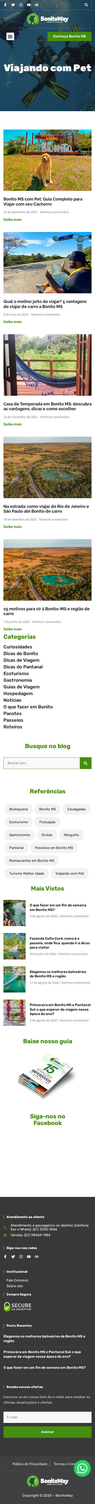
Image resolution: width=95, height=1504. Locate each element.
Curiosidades (17, 647)
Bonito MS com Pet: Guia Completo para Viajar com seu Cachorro (42, 201)
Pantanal (16, 848)
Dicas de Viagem (21, 660)
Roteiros (12, 726)
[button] (86, 4)
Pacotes (12, 713)
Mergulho (71, 835)
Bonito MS (47, 809)
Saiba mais (12, 220)
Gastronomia (17, 680)
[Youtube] (29, 5)
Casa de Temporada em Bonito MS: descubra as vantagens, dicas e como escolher (47, 406)
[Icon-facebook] (5, 5)
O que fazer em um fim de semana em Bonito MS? (44, 1367)
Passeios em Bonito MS (54, 848)
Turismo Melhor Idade (26, 873)
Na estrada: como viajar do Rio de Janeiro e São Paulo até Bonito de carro (46, 509)
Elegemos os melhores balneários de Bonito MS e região (58, 974)
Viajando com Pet (70, 873)
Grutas (47, 835)
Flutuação (47, 822)
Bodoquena (18, 809)
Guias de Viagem (21, 687)
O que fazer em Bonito (28, 707)
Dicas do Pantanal (23, 667)
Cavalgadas (76, 809)
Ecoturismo (16, 673)
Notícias (12, 700)
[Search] (85, 763)
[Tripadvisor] (37, 5)
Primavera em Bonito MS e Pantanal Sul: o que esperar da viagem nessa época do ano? (60, 1009)
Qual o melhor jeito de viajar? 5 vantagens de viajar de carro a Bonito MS (45, 304)
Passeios (13, 720)
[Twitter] (13, 5)
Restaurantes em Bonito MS (31, 861)
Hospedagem (18, 693)
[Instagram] (21, 5)
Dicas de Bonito (20, 653)
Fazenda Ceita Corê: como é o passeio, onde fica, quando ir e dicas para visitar (60, 943)
